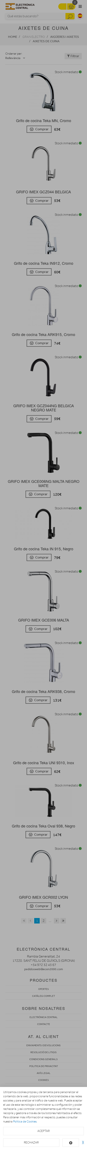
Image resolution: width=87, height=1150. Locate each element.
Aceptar (43, 1131)
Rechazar (31, 1142)
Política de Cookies (25, 1121)
